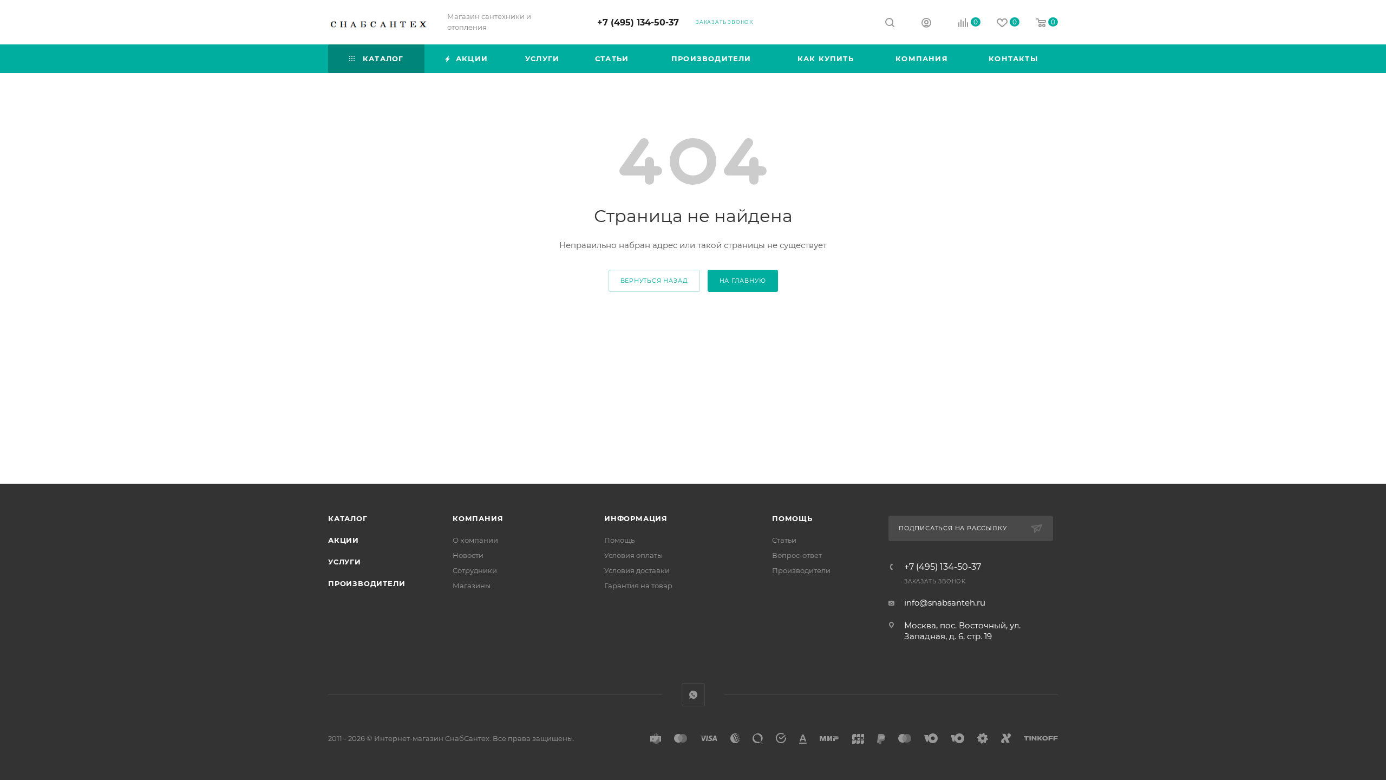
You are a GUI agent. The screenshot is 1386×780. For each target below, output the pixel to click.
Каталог (348, 518)
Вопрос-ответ (797, 555)
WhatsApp (693, 694)
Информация (636, 518)
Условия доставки (637, 570)
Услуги (344, 561)
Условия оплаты (633, 555)
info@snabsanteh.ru (944, 602)
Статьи (784, 540)
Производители (366, 583)
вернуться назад (654, 280)
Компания (478, 518)
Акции (343, 540)
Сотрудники (475, 570)
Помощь (619, 540)
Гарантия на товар (638, 585)
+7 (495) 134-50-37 (638, 22)
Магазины (472, 585)
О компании (475, 540)
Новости (468, 555)
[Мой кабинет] (926, 24)
